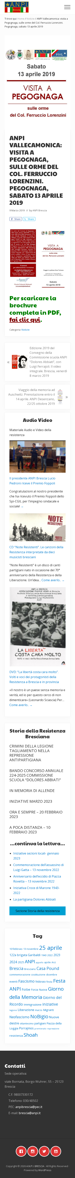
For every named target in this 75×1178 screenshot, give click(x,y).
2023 (56, 955)
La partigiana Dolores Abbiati (34, 899)
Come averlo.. (53, 580)
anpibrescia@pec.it (28, 1107)
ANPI (30, 961)
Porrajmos (26, 1028)
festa (49, 981)
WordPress (44, 1170)
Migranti (48, 1010)
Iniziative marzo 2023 (30, 801)
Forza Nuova (39, 989)
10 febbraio (15, 949)
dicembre (51, 974)
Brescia (16, 968)
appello (39, 962)
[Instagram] (33, 1151)
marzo (38, 1010)
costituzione (38, 974)
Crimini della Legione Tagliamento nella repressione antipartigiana (31, 752)
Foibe (26, 989)
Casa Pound (48, 968)
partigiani (40, 1023)
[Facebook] (22, 1151)
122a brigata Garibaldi (24, 955)
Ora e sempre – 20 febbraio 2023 (35, 814)
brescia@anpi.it (30, 1113)
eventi (13, 981)
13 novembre (30, 949)
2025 (21, 962)
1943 (44, 955)
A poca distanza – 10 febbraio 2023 (29, 830)
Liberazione (26, 1010)
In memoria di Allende (32, 790)
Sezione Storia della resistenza (38, 911)
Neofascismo (19, 1017)
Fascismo (26, 981)
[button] (67, 7)
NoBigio (39, 1016)
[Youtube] (56, 1151)
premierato (40, 1028)
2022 (50, 955)
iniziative (50, 1004)
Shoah (31, 1034)
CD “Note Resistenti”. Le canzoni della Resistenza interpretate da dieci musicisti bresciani (36, 552)
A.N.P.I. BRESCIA (35, 1166)
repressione (53, 1028)
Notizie (26, 329)
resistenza (16, 1035)
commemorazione (19, 974)
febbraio (40, 981)
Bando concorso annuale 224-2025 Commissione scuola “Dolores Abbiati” (36, 775)
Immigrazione (33, 1004)
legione (13, 1010)
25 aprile (50, 948)
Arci (54, 962)
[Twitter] (45, 1151)
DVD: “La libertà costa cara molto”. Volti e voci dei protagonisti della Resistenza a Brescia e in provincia (34, 677)
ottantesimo (27, 1023)
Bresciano (30, 969)
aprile (47, 962)
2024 (13, 962)
